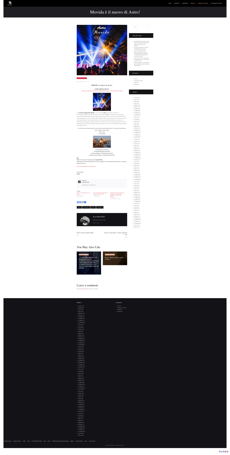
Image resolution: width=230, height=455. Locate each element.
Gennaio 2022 (137, 194)
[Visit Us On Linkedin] (228, 451)
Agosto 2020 (137, 225)
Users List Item (92, 441)
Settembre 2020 (137, 223)
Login (44, 441)
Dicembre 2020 (137, 217)
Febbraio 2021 (137, 214)
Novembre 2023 (137, 154)
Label (28, 441)
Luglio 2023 (136, 161)
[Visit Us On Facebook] (224, 451)
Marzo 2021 (136, 212)
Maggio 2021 (137, 208)
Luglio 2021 (136, 205)
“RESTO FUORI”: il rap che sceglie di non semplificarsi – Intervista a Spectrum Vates (142, 59)
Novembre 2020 (137, 219)
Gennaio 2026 (137, 106)
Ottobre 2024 (137, 134)
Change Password (7, 441)
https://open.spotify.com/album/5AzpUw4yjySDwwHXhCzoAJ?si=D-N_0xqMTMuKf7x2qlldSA (102, 91)
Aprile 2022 (136, 188)
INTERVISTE (136, 82)
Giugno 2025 (137, 119)
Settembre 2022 (137, 179)
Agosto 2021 (137, 203)
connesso (84, 288)
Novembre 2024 (137, 132)
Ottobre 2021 (137, 199)
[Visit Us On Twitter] (222, 451)
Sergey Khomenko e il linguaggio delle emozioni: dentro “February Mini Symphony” (141, 64)
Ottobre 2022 (137, 177)
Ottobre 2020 (137, 221)
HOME (24, 441)
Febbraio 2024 (137, 148)
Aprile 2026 (136, 101)
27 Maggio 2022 (82, 81)
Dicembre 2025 (137, 108)
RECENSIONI (136, 84)
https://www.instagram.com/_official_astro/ (86, 166)
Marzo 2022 (136, 190)
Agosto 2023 (137, 159)
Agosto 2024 (137, 137)
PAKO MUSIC (85, 182)
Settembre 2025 (137, 114)
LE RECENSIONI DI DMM (36, 441)
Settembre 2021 (137, 201)
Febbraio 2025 (137, 126)
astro (79, 207)
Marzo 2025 (136, 125)
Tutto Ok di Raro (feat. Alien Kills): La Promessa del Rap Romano (100, 193)
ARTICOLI (136, 78)
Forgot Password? (17, 441)
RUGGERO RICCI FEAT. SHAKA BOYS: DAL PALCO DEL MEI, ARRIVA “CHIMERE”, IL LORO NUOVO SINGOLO (117, 194)
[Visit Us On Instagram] (220, 451)
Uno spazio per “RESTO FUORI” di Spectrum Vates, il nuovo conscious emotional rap (141, 49)
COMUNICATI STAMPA (81, 78)
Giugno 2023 (137, 163)
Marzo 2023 (136, 168)
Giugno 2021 (137, 207)
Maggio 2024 (137, 143)
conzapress (86, 207)
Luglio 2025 (136, 117)
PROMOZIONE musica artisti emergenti (60, 441)
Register (72, 441)
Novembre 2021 (137, 197)
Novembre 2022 (137, 176)
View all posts (96, 222)
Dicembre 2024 (137, 130)
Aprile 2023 (136, 167)
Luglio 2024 (136, 139)
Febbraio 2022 (137, 192)
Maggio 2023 (137, 165)
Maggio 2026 (137, 99)
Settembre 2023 (137, 157)
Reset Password (79, 441)
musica (93, 207)
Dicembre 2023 (137, 152)
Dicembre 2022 (137, 174)
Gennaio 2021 (137, 216)
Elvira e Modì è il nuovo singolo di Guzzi (114, 258)
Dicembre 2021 (137, 196)
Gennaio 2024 (137, 150)
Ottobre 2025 (137, 112)
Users (86, 441)
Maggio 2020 (137, 227)
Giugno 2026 (137, 97)
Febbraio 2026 (137, 105)
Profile (48, 441)
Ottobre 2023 (137, 156)
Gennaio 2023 (137, 172)
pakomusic (99, 207)
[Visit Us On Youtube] (226, 451)
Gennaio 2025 (137, 128)
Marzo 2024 (136, 146)
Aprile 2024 (136, 145)
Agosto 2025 (137, 116)
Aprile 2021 (136, 210)
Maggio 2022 (137, 187)
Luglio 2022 (136, 183)
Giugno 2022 (137, 185)
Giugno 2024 (137, 141)
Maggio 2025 (137, 121)
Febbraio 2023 (137, 170)
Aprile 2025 (136, 123)
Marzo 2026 (136, 103)
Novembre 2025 (137, 110)
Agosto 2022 (137, 181)
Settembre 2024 (137, 136)
